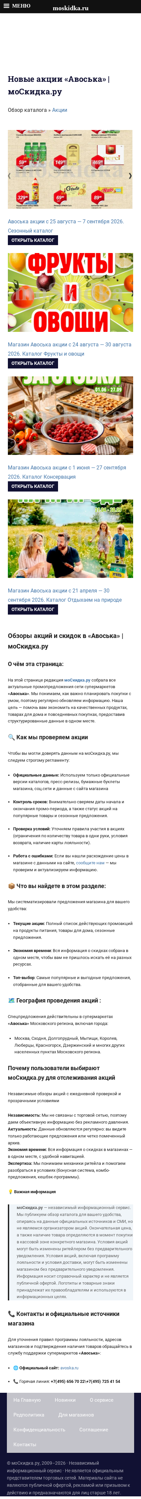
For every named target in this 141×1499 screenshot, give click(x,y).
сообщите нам (90, 862)
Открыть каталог (32, 240)
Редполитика (28, 1415)
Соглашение (93, 1430)
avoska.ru (69, 1367)
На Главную (27, 1400)
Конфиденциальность (39, 1430)
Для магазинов (76, 1415)
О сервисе (101, 1400)
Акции (59, 110)
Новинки (65, 1400)
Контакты (24, 1445)
